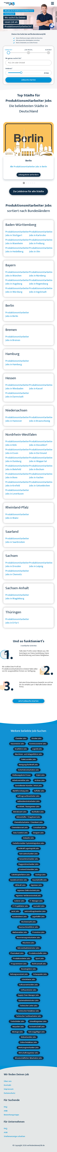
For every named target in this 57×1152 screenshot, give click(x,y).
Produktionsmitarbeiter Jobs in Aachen (41, 476)
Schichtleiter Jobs (28, 979)
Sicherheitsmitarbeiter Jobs (28, 769)
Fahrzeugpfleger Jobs (36, 1031)
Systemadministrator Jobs (28, 1000)
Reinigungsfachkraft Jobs (28, 764)
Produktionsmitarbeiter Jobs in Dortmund (41, 451)
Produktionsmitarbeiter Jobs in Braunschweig (41, 419)
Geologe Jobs (40, 874)
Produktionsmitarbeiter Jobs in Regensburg (41, 282)
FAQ (5, 1107)
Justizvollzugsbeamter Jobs (35, 911)
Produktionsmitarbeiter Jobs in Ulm (41, 250)
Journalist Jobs (39, 906)
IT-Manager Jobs (36, 900)
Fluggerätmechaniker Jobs (28, 864)
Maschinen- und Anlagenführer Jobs (28, 754)
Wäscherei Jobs (28, 942)
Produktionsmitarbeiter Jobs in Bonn (17, 476)
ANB (5, 1110)
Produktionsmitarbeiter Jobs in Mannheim (17, 241)
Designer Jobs (38, 832)
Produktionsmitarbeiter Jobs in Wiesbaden (17, 387)
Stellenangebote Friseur (21, 775)
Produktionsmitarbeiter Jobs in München (17, 274)
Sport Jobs (40, 958)
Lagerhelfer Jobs (38, 916)
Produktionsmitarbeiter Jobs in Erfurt (17, 621)
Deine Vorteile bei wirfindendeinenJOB (29, 34)
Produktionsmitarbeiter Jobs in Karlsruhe (41, 233)
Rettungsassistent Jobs (19, 974)
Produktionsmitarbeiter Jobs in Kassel (41, 387)
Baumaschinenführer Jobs (28, 927)
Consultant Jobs (39, 827)
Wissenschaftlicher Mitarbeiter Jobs (28, 1058)
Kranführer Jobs (21, 748)
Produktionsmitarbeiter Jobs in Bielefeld (17, 467)
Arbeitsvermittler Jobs (20, 780)
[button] (23, 183)
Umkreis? (8, 69)
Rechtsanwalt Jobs (39, 963)
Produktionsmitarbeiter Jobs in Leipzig (41, 564)
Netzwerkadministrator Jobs (28, 947)
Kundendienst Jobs (19, 916)
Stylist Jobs (40, 775)
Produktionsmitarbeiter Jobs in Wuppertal (41, 459)
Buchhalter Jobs (38, 811)
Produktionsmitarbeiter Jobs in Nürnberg (41, 274)
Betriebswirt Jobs (20, 811)
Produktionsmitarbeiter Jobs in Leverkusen (17, 492)
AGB (5, 1132)
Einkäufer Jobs (28, 837)
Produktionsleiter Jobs (21, 958)
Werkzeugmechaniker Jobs (28, 1047)
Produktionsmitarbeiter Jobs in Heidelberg (17, 250)
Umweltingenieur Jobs (38, 1021)
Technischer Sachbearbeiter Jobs (28, 1016)
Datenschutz (9, 1093)
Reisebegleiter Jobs (28, 968)
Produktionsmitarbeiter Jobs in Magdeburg (17, 597)
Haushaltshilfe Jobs (39, 879)
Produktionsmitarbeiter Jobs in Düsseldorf (41, 443)
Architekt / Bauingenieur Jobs (28, 806)
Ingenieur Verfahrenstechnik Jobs (28, 895)
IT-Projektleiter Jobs (20, 906)
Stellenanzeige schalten (14, 1136)
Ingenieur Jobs (36, 885)
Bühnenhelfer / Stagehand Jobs (28, 817)
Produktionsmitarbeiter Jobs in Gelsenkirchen (41, 484)
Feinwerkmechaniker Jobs (28, 858)
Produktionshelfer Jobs (38, 953)
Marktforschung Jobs (21, 790)
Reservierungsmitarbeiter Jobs (28, 937)
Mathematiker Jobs (19, 932)
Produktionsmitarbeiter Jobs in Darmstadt (17, 395)
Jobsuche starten (28, 79)
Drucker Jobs (36, 738)
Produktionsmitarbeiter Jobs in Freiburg (41, 241)
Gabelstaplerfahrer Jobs (20, 874)
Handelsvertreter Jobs (18, 879)
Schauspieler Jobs (40, 974)
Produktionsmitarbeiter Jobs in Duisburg (17, 459)
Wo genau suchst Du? (13, 58)
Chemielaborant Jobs (20, 827)
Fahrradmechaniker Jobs (28, 853)
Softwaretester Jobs (28, 989)
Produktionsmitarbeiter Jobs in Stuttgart (17, 233)
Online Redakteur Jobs (28, 1042)
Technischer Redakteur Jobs (28, 1010)
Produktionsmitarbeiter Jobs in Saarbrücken (17, 540)
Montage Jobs (17, 1031)
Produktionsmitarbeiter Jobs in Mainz (17, 516)
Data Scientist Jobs (20, 832)
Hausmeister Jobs (17, 743)
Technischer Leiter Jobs (28, 1005)
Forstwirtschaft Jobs (37, 1026)
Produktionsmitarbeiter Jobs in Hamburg (17, 362)
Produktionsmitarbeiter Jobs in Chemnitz (17, 572)
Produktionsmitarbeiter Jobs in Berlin (17, 314)
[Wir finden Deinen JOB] (9, 3)
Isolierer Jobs (19, 900)
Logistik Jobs (37, 748)
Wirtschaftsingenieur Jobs (28, 1052)
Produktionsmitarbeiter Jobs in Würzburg (17, 290)
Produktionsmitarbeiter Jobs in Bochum (41, 467)
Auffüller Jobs (39, 790)
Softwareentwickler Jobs (28, 984)
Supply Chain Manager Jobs (28, 995)
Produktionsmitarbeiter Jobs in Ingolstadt (41, 290)
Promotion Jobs (38, 932)
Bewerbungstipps (11, 1114)
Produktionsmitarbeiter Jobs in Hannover (17, 419)
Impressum (8, 1089)
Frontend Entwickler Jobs (28, 869)
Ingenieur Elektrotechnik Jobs (28, 890)
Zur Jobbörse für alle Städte (28, 191)
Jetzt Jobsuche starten (29, 701)
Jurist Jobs (15, 911)
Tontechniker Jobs (17, 1021)
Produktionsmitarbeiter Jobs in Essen (17, 451)
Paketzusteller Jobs (28, 759)
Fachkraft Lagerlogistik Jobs (28, 848)
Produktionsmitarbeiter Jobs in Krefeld (17, 484)
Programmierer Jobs (19, 963)
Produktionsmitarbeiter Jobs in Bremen (17, 338)
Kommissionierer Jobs (37, 743)
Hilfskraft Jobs (20, 885)
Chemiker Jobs (20, 738)
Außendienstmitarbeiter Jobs (28, 801)
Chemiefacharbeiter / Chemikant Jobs (28, 822)
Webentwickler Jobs (28, 1037)
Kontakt (7, 1085)
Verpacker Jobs (18, 1026)
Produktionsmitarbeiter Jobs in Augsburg (17, 282)
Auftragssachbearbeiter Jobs (28, 796)
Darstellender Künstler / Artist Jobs (28, 785)
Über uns (8, 1081)
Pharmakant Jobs (17, 953)
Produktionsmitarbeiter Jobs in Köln (17, 443)
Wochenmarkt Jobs (28, 921)
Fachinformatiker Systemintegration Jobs (28, 843)
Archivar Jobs (40, 780)
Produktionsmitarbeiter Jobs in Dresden (17, 564)
